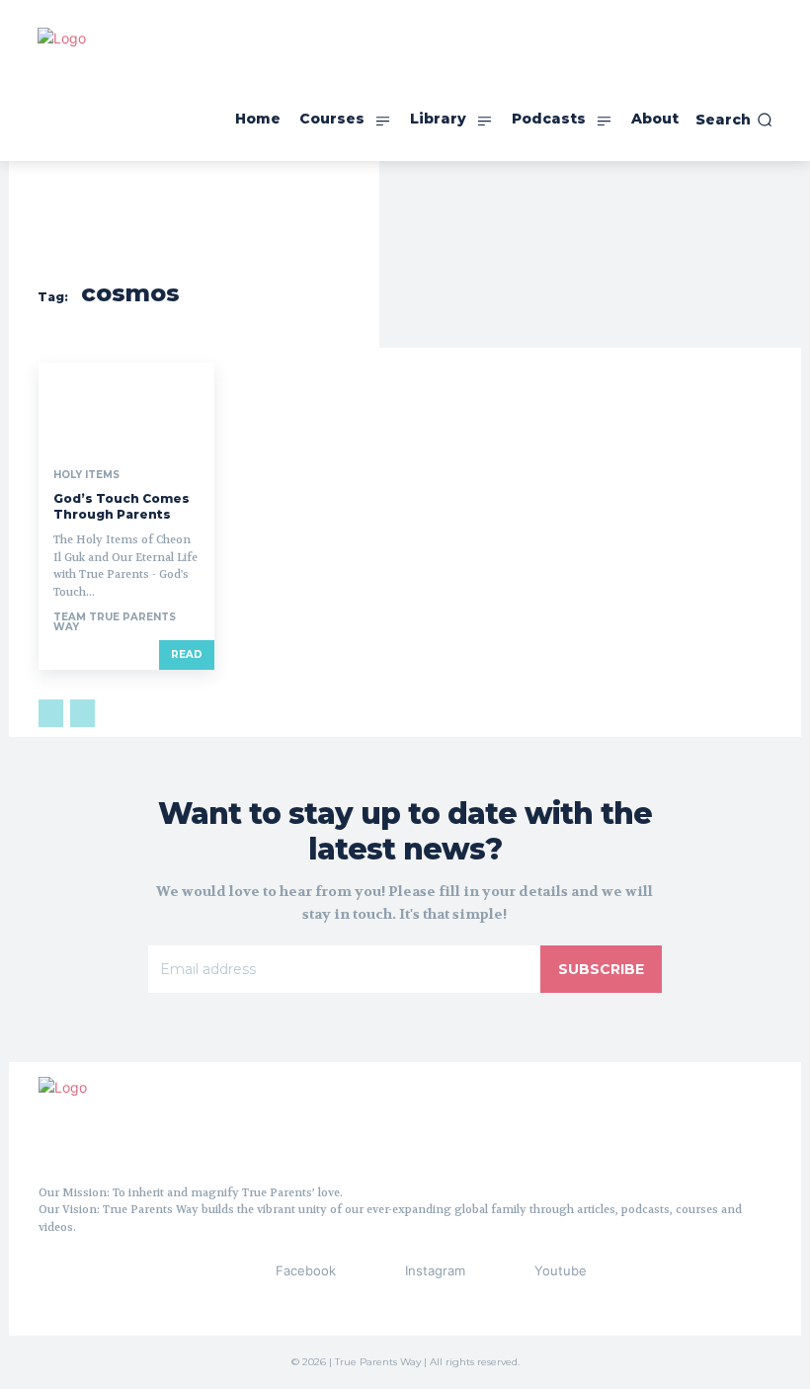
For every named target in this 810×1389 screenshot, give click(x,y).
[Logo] (137, 1123)
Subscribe (601, 969)
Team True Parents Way (114, 622)
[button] (733, 119)
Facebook (306, 1270)
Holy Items (86, 475)
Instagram (435, 1270)
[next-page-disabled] (82, 713)
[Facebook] (239, 1271)
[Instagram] (368, 1271)
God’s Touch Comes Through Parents (121, 506)
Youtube (560, 1270)
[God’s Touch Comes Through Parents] (126, 406)
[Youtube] (498, 1271)
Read (186, 654)
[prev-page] (51, 713)
